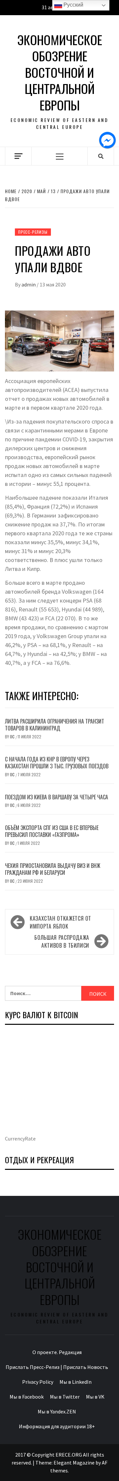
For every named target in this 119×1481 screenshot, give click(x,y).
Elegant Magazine (74, 1462)
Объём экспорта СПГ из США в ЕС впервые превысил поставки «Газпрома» (52, 831)
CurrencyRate (20, 1138)
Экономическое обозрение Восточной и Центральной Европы (59, 72)
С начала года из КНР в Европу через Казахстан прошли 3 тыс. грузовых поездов (56, 762)
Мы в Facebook (27, 1396)
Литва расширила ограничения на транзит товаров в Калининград (54, 724)
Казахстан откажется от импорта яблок (60, 922)
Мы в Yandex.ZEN (57, 1411)
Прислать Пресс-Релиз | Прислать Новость (57, 1367)
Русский (72, 5)
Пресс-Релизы (33, 232)
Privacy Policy (37, 1381)
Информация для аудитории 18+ (57, 1426)
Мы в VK (95, 1396)
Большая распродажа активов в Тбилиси (61, 941)
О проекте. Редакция (57, 1352)
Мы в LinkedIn (76, 1381)
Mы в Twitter (65, 1396)
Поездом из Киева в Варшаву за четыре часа (56, 797)
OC (13, 736)
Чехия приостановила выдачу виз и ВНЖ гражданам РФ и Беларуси (52, 869)
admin (29, 284)
